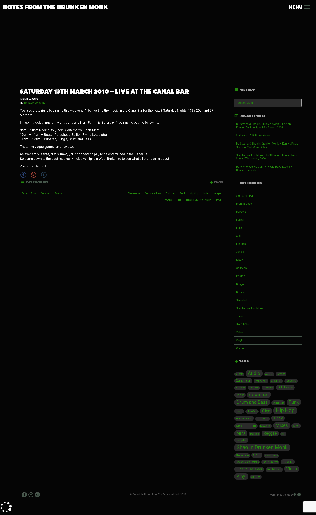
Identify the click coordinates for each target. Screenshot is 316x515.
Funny (239, 411)
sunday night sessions (247, 462)
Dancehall (261, 381)
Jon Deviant (262, 418)
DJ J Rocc (240, 387)
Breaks (281, 374)
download (259, 395)
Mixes (239, 260)
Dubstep (45, 193)
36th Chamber (244, 196)
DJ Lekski (254, 387)
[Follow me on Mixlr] (30, 494)
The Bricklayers (270, 462)
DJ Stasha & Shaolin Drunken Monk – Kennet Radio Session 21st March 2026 (267, 145)
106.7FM (239, 374)
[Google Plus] (33, 174)
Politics (254, 434)
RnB (179, 200)
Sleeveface (242, 455)
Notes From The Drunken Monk (55, 7)
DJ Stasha (285, 387)
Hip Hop (194, 193)
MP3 (240, 433)
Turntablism (274, 469)
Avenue (269, 374)
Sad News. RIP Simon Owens (253, 136)
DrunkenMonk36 (34, 103)
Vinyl (239, 340)
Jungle (217, 193)
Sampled (241, 300)
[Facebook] (23, 174)
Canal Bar (243, 380)
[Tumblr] (43, 174)
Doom (240, 395)
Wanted (240, 348)
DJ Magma (268, 387)
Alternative (134, 193)
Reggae (168, 200)
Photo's (240, 276)
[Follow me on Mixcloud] (37, 494)
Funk (182, 193)
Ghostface (252, 411)
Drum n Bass (29, 193)
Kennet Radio (246, 425)
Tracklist (288, 462)
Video (239, 332)
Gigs (238, 236)
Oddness (241, 268)
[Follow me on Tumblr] (24, 494)
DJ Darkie (291, 381)
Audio (254, 373)
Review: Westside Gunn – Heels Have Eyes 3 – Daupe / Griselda (264, 168)
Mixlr (296, 426)
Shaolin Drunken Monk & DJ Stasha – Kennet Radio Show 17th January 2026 (267, 157)
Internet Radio (244, 418)
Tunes (240, 316)
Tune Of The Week (249, 469)
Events (59, 193)
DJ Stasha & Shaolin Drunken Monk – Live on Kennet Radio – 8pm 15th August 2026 (263, 126)
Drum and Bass (153, 193)
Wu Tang (255, 477)
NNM (298, 494)
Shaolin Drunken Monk (198, 200)
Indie (205, 193)
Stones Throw (271, 455)
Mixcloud (265, 426)
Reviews (241, 292)
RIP (283, 434)
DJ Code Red (276, 381)
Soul (218, 200)
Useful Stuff (243, 324)
